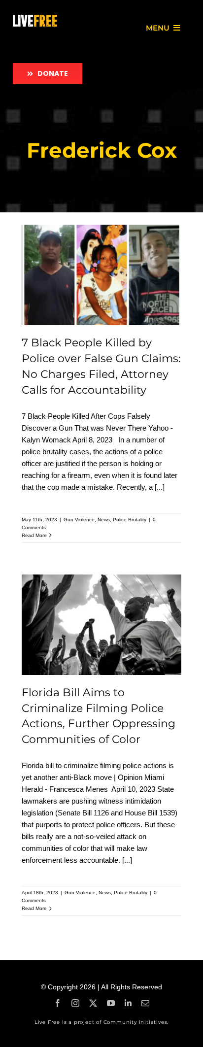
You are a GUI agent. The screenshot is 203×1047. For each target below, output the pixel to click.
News (104, 519)
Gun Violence (79, 519)
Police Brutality (129, 519)
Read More (34, 535)
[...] (160, 487)
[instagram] (75, 1003)
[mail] (145, 1003)
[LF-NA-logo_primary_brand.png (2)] (35, 18)
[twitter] (93, 1003)
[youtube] (111, 1003)
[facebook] (58, 1003)
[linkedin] (128, 1003)
